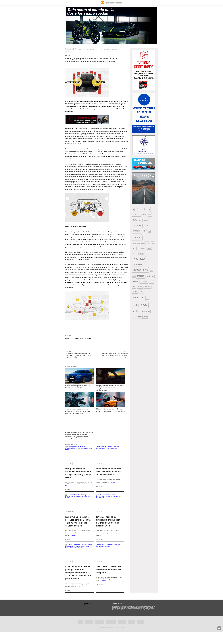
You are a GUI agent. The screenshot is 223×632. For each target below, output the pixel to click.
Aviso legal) (137, 606)
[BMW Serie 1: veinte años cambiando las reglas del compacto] (109, 551)
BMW (149, 215)
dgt (149, 231)
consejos (136, 231)
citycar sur (137, 225)
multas (81, 338)
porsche (147, 287)
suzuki (135, 305)
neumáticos (144, 281)
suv (148, 298)
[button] (87, 82)
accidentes (68, 338)
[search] (157, 3)
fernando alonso (138, 243)
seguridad (88, 338)
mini (151, 270)
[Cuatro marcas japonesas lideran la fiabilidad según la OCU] (79, 376)
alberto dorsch (136, 215)
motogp (140, 276)
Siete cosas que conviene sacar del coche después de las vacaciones (108, 472)
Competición (70, 511)
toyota (143, 304)
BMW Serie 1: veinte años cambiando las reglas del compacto (108, 570)
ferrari (147, 243)
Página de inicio (69, 48)
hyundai (142, 253)
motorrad (150, 276)
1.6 (133, 209)
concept (146, 225)
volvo (145, 316)
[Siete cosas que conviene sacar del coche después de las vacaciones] (109, 453)
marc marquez (137, 264)
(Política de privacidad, (130, 606)
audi (144, 215)
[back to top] (219, 628)
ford (134, 248)
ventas (136, 311)
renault (135, 291)
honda (135, 253)
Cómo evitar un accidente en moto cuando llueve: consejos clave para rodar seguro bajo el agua (77, 411)
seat (141, 291)
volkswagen (137, 316)
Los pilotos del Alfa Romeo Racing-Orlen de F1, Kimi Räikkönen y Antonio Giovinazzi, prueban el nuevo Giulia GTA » (114, 356)
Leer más (113, 482)
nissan (151, 281)
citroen (146, 220)
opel (133, 286)
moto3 (133, 276)
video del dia (146, 311)
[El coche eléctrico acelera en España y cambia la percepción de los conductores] (110, 399)
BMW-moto (137, 220)
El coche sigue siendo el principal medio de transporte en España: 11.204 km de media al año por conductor (78, 573)
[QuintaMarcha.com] (111, 2)
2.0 (136, 209)
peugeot (140, 286)
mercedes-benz (140, 270)
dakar (144, 231)
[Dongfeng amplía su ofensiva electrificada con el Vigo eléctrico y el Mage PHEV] (78, 453)
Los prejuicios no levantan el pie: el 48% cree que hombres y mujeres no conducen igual (110, 388)
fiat (152, 243)
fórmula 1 (141, 248)
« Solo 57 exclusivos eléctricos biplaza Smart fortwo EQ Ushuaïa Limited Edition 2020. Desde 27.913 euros (78, 356)
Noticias (78, 48)
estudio (76, 338)
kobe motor (139, 258)
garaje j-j (149, 248)
